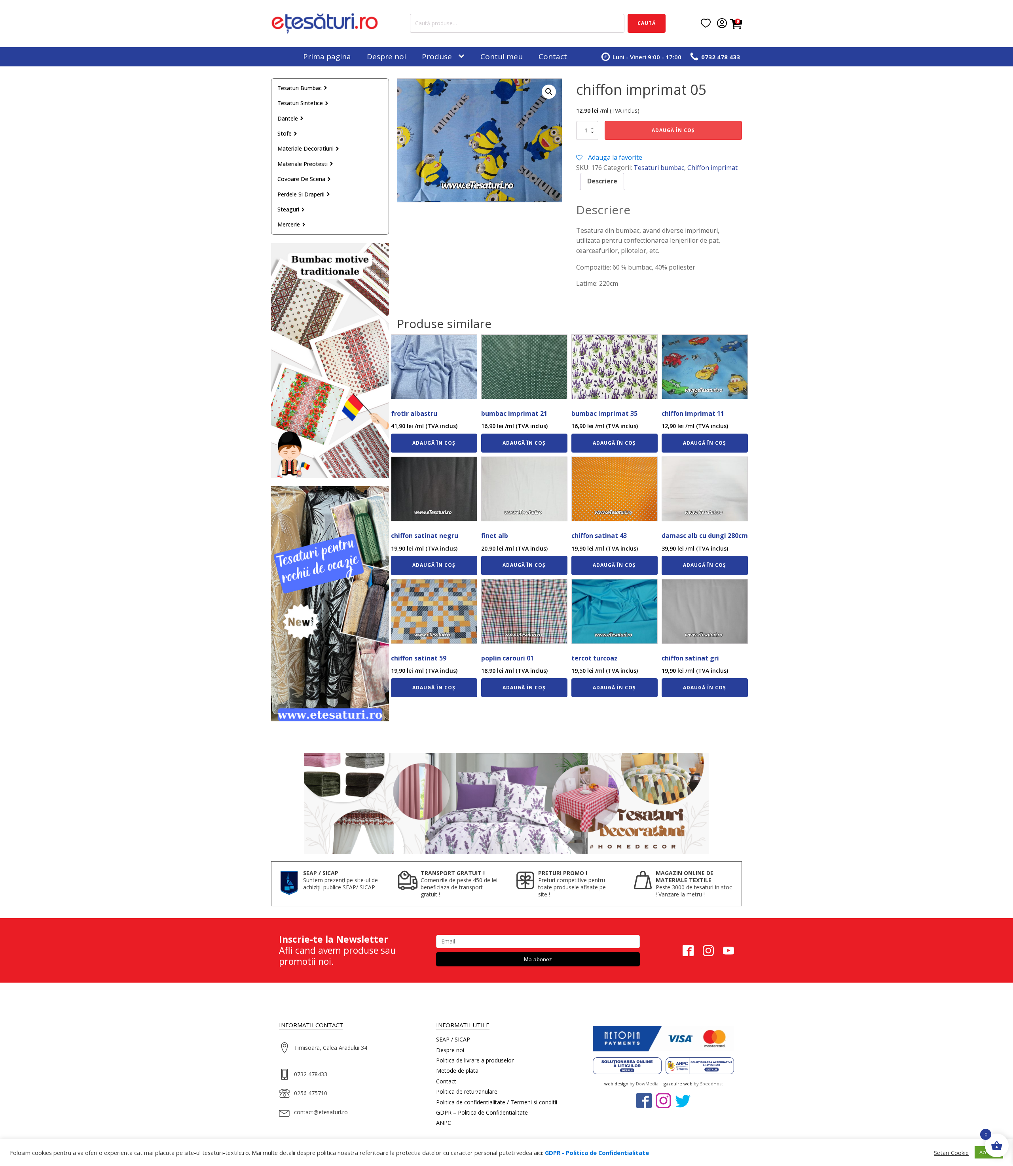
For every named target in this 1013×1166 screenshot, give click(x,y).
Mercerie (288, 224)
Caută (646, 23)
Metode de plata (457, 1070)
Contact (553, 56)
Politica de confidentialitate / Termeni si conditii (496, 1102)
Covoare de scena (301, 179)
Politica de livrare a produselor (475, 1060)
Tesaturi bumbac (299, 88)
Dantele (287, 118)
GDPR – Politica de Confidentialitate (482, 1112)
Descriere (602, 181)
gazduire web (678, 1084)
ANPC (443, 1122)
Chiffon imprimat (712, 167)
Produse (437, 56)
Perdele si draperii (300, 194)
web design (616, 1084)
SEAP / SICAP (453, 1039)
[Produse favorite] (706, 23)
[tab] (602, 181)
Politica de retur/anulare (466, 1091)
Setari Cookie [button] (951, 1152)
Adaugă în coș (673, 130)
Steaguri (288, 209)
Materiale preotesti (302, 164)
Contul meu (501, 56)
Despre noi (386, 56)
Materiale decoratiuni (305, 148)
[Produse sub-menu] (463, 56)
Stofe (284, 133)
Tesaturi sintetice (300, 103)
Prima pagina (327, 56)
